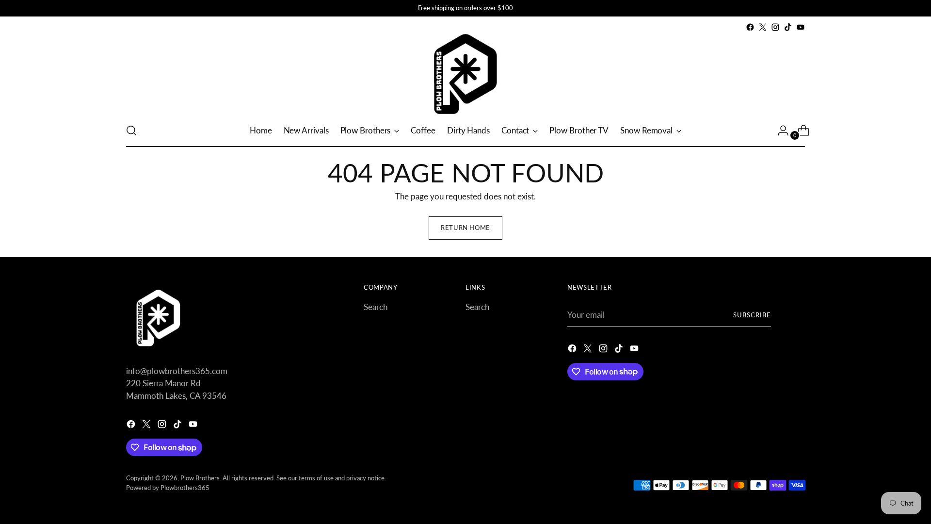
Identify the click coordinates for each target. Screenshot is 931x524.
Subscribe (752, 315)
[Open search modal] (131, 130)
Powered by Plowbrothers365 (167, 487)
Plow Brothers (200, 478)
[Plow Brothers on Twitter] (762, 27)
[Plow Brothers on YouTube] (800, 27)
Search (375, 307)
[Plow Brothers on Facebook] (750, 27)
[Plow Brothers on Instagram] (775, 27)
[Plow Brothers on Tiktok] (788, 27)
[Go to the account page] (779, 130)
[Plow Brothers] (465, 74)
